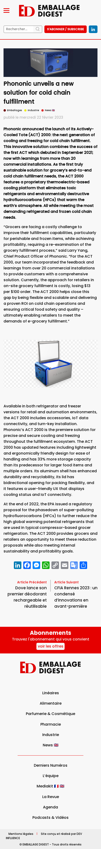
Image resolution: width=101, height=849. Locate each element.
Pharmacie (50, 724)
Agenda (50, 807)
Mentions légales (20, 834)
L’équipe (50, 775)
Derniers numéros (50, 765)
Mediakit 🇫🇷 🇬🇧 (50, 786)
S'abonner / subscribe (65, 29)
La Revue (50, 796)
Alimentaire (51, 703)
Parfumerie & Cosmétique (50, 713)
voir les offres (50, 646)
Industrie (50, 734)
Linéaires (50, 693)
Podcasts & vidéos (50, 817)
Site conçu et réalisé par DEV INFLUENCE (44, 836)
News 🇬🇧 (50, 745)
